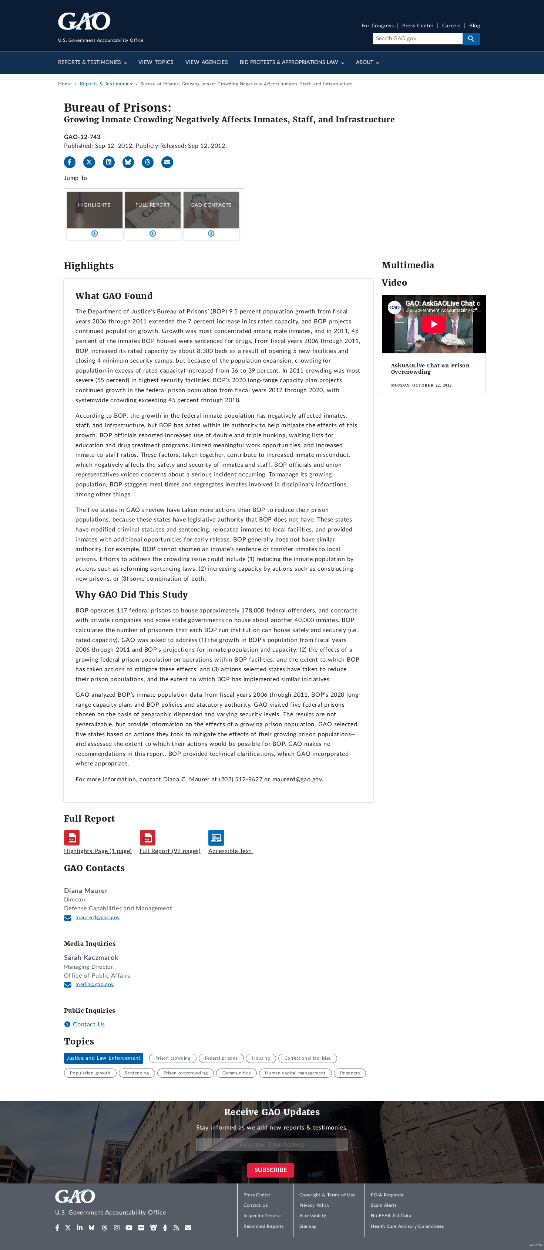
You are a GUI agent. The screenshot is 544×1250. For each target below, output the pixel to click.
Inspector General (263, 1215)
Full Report (152, 205)
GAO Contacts (211, 205)
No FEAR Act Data (391, 1215)
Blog (474, 26)
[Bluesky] (131, 162)
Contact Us (88, 1024)
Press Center (418, 26)
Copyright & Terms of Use (327, 1195)
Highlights (94, 205)
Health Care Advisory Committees (407, 1226)
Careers (451, 26)
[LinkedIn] (112, 162)
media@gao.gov (94, 984)
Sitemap (308, 1226)
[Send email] (170, 162)
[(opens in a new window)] (57, 1228)
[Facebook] (73, 162)
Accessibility (312, 1215)
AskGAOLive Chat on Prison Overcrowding (430, 368)
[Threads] (150, 162)
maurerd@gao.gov (97, 917)
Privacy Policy (314, 1205)
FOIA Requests (387, 1195)
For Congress (378, 26)
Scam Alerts (383, 1205)
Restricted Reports (263, 1226)
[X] (92, 162)
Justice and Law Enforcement (104, 1058)
